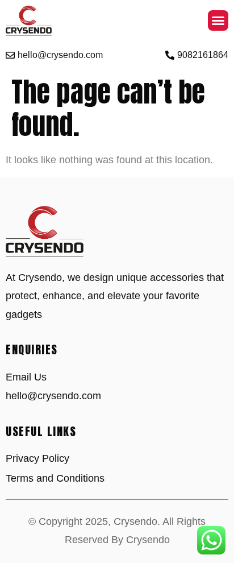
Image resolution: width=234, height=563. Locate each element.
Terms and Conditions (55, 478)
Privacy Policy (37, 458)
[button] (218, 20)
